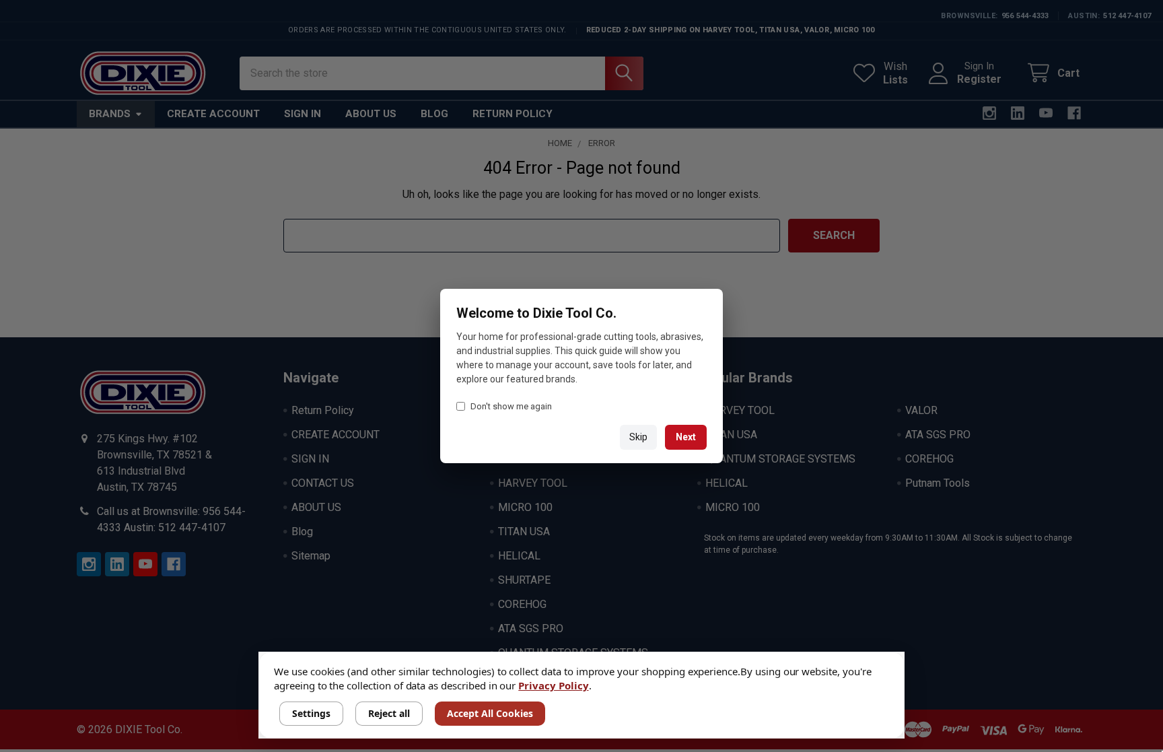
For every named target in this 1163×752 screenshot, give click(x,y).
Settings (311, 713)
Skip (638, 437)
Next (686, 437)
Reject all (389, 713)
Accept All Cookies (490, 713)
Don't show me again (511, 406)
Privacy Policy (553, 685)
